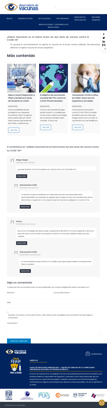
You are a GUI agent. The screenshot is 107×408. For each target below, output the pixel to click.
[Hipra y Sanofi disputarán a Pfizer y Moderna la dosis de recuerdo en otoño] (21, 78)
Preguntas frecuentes (80, 18)
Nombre (11, 292)
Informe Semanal (96, 18)
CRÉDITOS (34, 361)
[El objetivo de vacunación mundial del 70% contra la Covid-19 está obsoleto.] (53, 78)
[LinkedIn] (104, 41)
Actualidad (44, 18)
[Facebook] (104, 34)
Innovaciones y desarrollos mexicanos (53, 25)
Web (9, 302)
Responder (21, 176)
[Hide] (105, 49)
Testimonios (62, 18)
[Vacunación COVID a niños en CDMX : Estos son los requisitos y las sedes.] (85, 78)
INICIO (10, 18)
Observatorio (25, 18)
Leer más (13, 130)
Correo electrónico (62, 292)
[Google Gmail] (104, 45)
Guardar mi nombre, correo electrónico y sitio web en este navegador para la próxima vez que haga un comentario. (50, 316)
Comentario (12, 323)
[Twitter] (104, 38)
